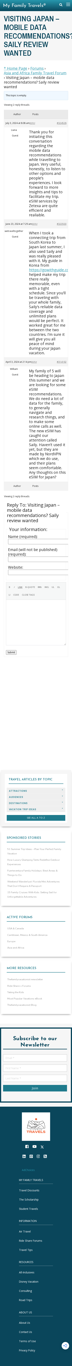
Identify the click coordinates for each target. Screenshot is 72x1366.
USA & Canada (15, 928)
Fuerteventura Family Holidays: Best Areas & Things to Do (32, 873)
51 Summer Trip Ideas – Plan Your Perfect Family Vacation (34, 851)
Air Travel (25, 1231)
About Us (24, 1323)
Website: (15, 567)
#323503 (61, 224)
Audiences (16, 797)
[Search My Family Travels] (60, 5)
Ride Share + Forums (19, 986)
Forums (37, 68)
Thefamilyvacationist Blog (21, 1005)
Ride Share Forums (30, 1240)
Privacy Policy (27, 1350)
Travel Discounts (29, 1190)
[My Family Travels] (36, 1126)
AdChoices (28, 1170)
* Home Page (15, 68)
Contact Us (25, 1332)
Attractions (18, 791)
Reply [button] (32, 123)
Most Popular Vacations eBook (24, 998)
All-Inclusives (26, 1272)
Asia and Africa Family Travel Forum (35, 73)
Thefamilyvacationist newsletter (25, 979)
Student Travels (28, 1209)
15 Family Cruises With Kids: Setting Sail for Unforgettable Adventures (32, 895)
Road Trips (25, 1300)
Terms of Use (27, 1341)
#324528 (61, 123)
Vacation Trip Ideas (22, 809)
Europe (11, 941)
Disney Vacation (28, 1281)
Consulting (25, 1291)
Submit (11, 652)
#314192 (61, 361)
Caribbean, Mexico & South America (27, 935)
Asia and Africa (15, 947)
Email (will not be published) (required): (32, 552)
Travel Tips (26, 1250)
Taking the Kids (15, 992)
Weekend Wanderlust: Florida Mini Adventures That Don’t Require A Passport (33, 884)
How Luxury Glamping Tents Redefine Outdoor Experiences (33, 862)
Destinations (18, 803)
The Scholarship (29, 1199)
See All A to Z (36, 817)
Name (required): (23, 536)
